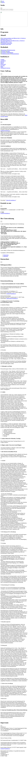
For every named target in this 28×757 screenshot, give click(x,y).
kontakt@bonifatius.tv (5, 130)
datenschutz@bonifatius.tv (12, 298)
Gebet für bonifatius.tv (11, 200)
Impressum (5, 256)
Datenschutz (6, 255)
